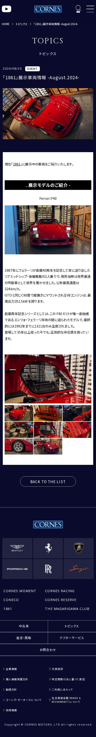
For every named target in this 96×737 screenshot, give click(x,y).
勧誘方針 (11, 689)
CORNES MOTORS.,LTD (42, 724)
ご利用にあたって (62, 689)
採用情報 (11, 710)
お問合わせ (48, 649)
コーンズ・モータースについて (23, 699)
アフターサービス (71, 637)
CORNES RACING (60, 591)
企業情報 (11, 669)
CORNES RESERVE (60, 600)
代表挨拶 (57, 669)
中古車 (24, 626)
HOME (6, 24)
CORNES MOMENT (19, 591)
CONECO (11, 600)
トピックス (21, 24)
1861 (7, 608)
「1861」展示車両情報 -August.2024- (56, 24)
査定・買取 (23, 637)
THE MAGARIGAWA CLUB (67, 608)
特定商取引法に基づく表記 (68, 679)
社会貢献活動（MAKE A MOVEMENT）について (66, 699)
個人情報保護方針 (17, 679)
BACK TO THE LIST (48, 481)
